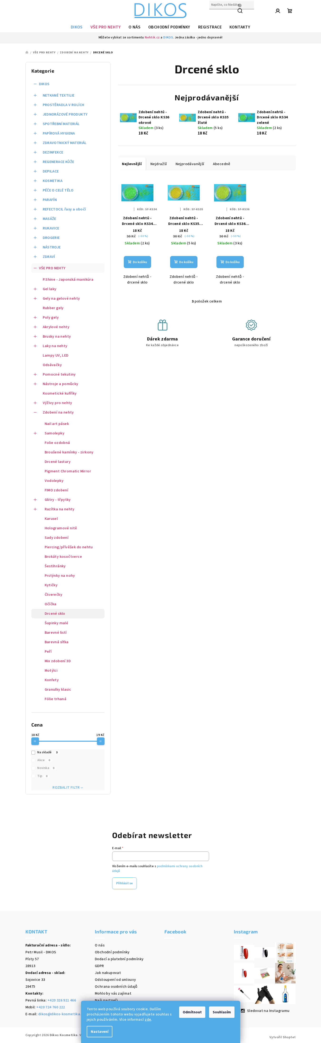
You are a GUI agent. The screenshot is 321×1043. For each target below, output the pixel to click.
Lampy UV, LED (56, 355)
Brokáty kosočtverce (63, 556)
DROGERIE (51, 237)
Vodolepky (54, 480)
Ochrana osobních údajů (116, 986)
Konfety (52, 680)
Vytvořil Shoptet (282, 1037)
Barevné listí (56, 632)
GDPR (99, 965)
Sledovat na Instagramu (268, 1010)
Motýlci (51, 670)
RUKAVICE (51, 228)
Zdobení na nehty (58, 412)
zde (148, 1019)
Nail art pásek (57, 423)
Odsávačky (52, 365)
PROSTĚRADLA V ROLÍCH (63, 104)
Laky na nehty (55, 346)
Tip (42, 776)
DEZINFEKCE (53, 152)
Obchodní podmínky (112, 952)
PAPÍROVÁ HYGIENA (59, 133)
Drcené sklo (55, 613)
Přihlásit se (124, 883)
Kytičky (51, 585)
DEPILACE (51, 171)
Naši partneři (106, 1000)
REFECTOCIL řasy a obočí (64, 209)
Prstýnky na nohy (60, 575)
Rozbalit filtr (66, 787)
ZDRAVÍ (49, 256)
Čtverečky (53, 594)
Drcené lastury (58, 461)
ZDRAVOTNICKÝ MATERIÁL (65, 142)
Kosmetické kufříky (60, 393)
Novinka (45, 768)
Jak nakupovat (108, 972)
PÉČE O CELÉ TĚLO (58, 190)
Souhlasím (222, 1012)
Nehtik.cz (152, 37)
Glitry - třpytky (58, 499)
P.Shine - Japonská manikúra (68, 279)
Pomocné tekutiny (59, 374)
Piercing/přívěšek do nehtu (69, 547)
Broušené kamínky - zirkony (69, 452)
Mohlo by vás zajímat (113, 993)
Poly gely (51, 317)
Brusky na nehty (57, 336)
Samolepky (55, 433)
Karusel (51, 518)
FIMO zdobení (56, 490)
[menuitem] (76, 27)
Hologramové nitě (61, 528)
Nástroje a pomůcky (60, 383)
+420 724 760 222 (50, 1007)
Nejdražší (158, 164)
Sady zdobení (57, 537)
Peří (48, 651)
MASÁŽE (49, 218)
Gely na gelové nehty (61, 298)
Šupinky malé (56, 623)
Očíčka (51, 604)
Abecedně (221, 164)
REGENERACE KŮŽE (58, 161)
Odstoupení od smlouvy (115, 979)
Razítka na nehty (60, 509)
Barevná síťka (57, 642)
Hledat (215, 15)
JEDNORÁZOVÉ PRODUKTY (65, 114)
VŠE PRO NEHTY (52, 268)
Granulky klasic (58, 689)
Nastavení (99, 1031)
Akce (43, 760)
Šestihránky (55, 566)
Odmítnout (192, 1012)
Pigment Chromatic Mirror (68, 471)
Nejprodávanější (190, 164)
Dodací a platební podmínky (119, 959)
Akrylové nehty (56, 327)
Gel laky (50, 289)
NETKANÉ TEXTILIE (59, 95)
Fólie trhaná (56, 699)
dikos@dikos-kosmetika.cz (61, 1014)
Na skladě (47, 752)
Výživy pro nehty (57, 402)
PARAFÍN (50, 199)
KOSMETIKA (53, 180)
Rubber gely (53, 308)
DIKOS (168, 37)
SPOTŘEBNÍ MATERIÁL (61, 123)
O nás (100, 945)
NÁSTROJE (52, 247)
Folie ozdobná (57, 442)
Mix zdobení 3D (58, 661)
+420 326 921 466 (62, 1000)
